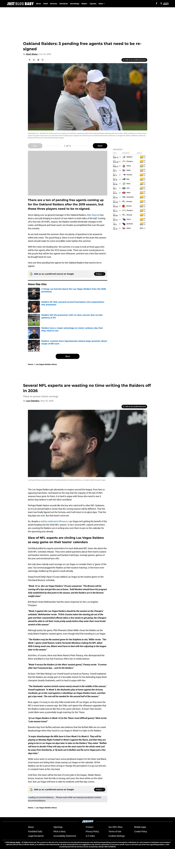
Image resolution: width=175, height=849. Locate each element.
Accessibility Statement (65, 836)
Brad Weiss (32, 54)
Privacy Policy (92, 831)
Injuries (93, 4)
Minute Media (15, 842)
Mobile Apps (140, 827)
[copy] (42, 59)
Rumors (53, 4)
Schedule (63, 4)
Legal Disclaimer (36, 836)
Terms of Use (114, 831)
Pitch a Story (60, 831)
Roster (84, 4)
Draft (45, 4)
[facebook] (156, 3)
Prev (35, 146)
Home (30, 364)
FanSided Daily (35, 831)
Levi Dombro (32, 401)
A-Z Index (90, 836)
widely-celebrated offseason (54, 521)
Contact (89, 827)
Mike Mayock (93, 215)
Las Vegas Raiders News (46, 364)
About (31, 827)
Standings (74, 4)
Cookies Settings (116, 836)
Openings (58, 827)
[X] (161, 3)
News (38, 4)
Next (100, 146)
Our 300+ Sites (115, 827)
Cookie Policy (140, 831)
